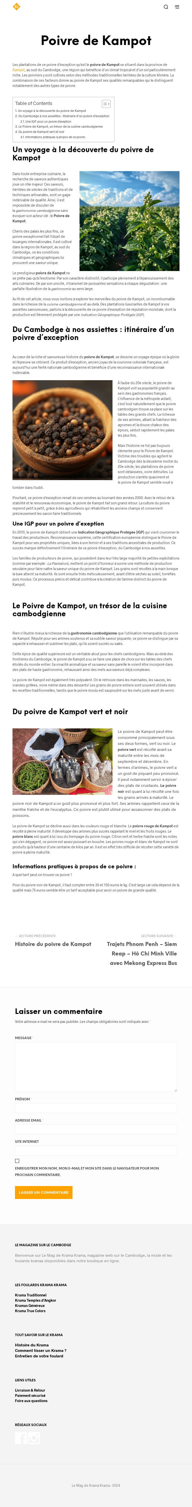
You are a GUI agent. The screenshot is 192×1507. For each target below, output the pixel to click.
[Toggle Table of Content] (103, 104)
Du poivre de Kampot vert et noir (41, 132)
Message (24, 1038)
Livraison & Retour (30, 1390)
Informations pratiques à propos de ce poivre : (55, 137)
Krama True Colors (30, 1311)
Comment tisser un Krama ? (40, 1350)
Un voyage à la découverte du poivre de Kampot (52, 111)
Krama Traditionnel (30, 1295)
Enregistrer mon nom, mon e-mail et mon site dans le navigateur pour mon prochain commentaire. (87, 1172)
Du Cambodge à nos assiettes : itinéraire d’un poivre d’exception (63, 116)
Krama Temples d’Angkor (35, 1300)
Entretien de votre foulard (39, 1355)
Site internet (27, 1142)
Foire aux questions (31, 1401)
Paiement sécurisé (30, 1395)
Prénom (23, 1099)
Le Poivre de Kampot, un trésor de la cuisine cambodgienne (60, 126)
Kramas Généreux (30, 1305)
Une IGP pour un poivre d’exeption (48, 121)
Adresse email (29, 1120)
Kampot (18, 70)
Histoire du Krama (32, 1344)
